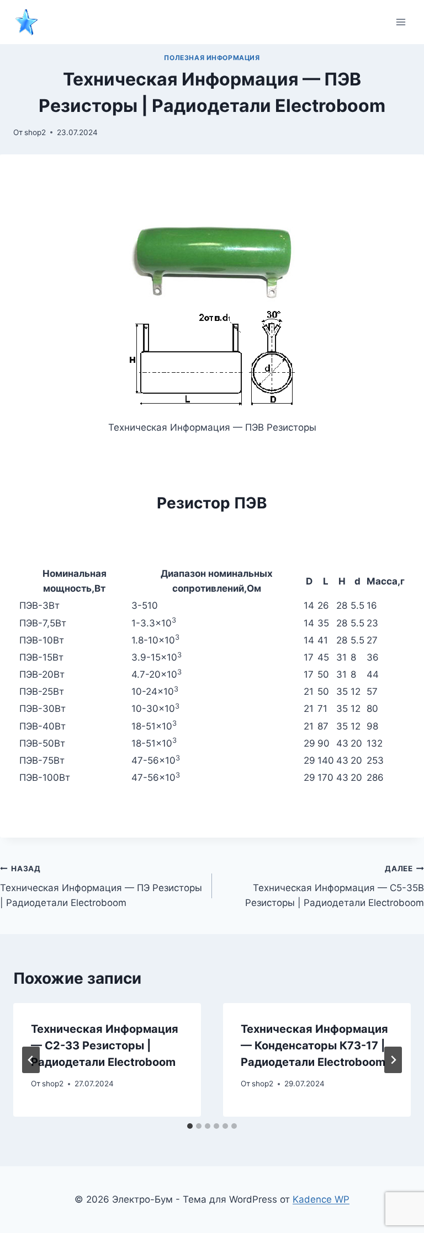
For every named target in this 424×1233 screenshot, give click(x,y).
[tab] (190, 1126)
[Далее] (393, 1060)
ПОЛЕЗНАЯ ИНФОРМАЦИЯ (211, 57)
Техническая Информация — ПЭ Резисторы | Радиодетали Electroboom (101, 886)
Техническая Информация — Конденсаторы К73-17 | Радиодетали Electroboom (314, 1045)
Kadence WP (321, 1199)
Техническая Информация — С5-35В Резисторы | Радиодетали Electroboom (334, 886)
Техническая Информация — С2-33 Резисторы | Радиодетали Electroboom (104, 1045)
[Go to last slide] (31, 1060)
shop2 (35, 132)
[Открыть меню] (400, 21)
